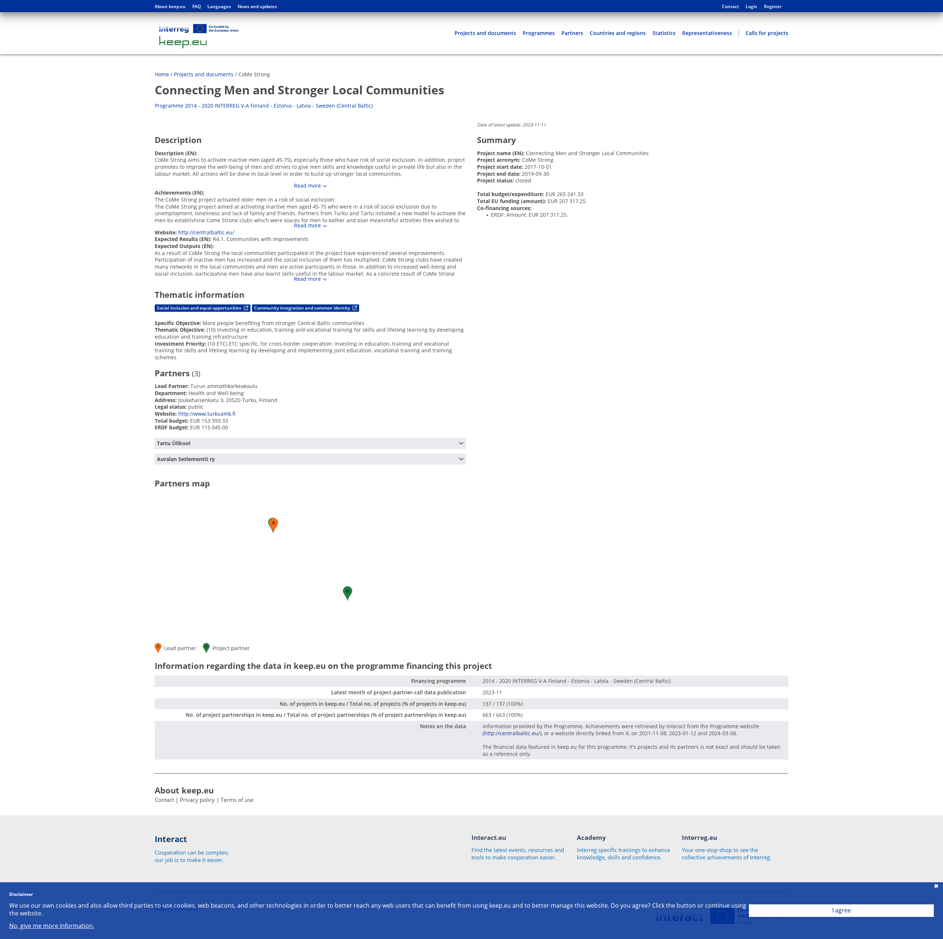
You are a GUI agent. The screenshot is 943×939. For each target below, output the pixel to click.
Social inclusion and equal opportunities (199, 308)
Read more (307, 185)
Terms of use (237, 799)
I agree (841, 910)
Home (162, 74)
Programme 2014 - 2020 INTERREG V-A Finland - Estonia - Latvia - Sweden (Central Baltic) (264, 105)
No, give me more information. (51, 926)
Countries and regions (618, 32)
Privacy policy (197, 799)
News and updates (257, 7)
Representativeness (707, 32)
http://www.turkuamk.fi (206, 413)
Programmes (539, 32)
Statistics (664, 32)
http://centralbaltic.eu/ (206, 232)
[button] (347, 593)
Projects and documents (485, 32)
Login (751, 7)
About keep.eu (170, 7)
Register (773, 7)
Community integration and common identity (302, 308)
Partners (572, 32)
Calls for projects (767, 32)
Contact (730, 7)
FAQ (196, 7)
